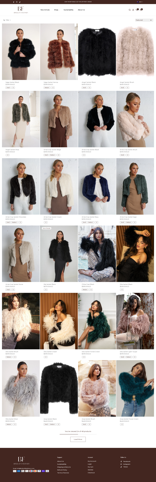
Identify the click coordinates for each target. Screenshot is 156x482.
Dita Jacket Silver (12, 419)
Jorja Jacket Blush (88, 419)
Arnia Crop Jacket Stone (14, 284)
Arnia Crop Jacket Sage (128, 217)
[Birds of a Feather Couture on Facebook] (13, 2)
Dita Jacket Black (126, 284)
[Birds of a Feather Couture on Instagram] (16, 2)
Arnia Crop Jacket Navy (90, 217)
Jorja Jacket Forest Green (129, 419)
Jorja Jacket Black (50, 419)
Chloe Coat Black (88, 284)
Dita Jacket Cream (50, 352)
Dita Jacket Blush (12, 352)
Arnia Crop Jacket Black (90, 150)
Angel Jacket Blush (127, 82)
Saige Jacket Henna (51, 82)
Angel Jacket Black (89, 82)
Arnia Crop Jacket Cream (53, 217)
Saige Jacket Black (12, 82)
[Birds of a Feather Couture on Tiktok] (19, 2)
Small (8, 87)
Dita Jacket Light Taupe (128, 352)
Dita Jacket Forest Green (91, 352)
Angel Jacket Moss (12, 150)
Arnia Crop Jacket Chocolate (16, 217)
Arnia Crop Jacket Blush (128, 150)
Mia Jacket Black (50, 284)
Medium (47, 87)
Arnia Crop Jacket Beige (52, 150)
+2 (13, 87)
